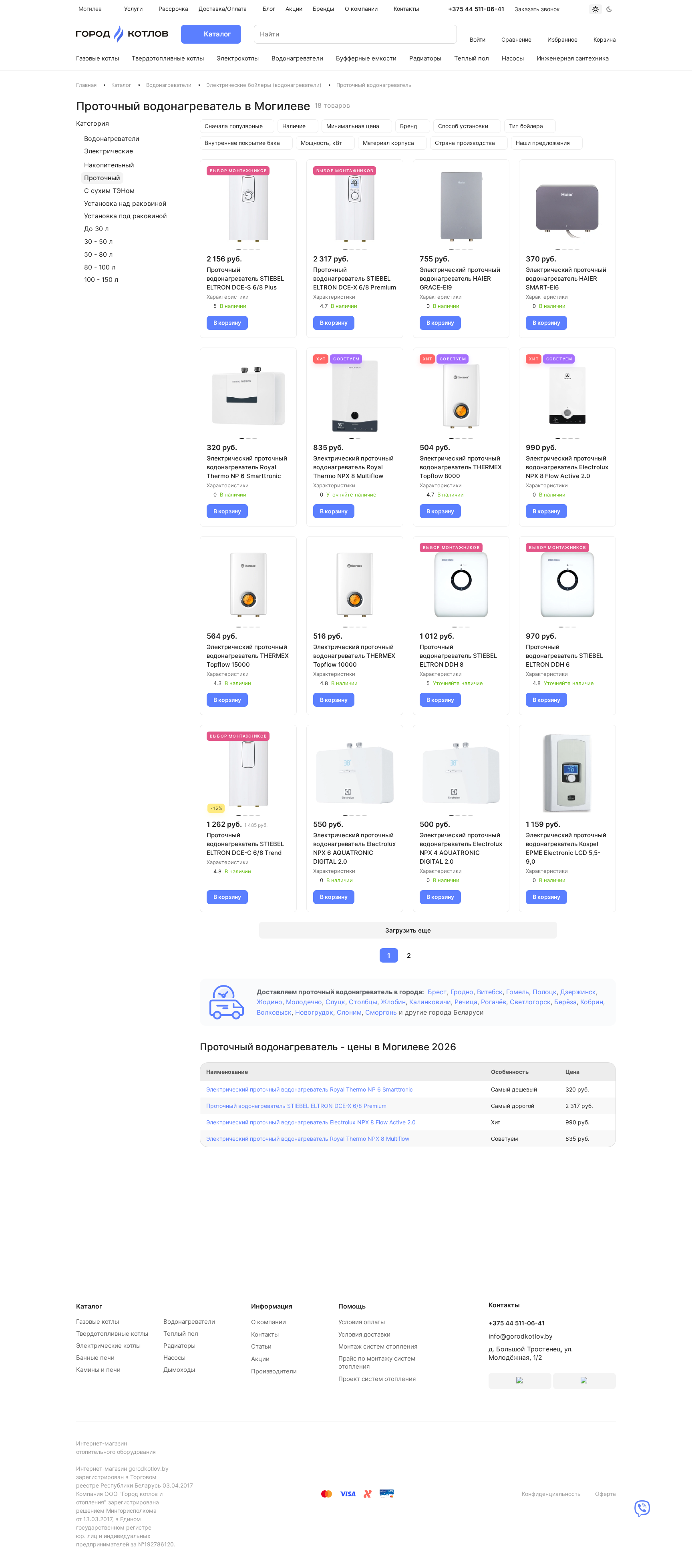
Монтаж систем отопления (377, 1346)
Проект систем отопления (377, 1379)
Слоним (349, 1012)
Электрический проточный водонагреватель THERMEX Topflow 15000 (248, 655)
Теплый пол (180, 1333)
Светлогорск (530, 1002)
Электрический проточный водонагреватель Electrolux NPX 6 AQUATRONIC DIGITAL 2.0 (354, 848)
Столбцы (363, 1002)
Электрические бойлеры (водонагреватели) (264, 85)
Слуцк (335, 1002)
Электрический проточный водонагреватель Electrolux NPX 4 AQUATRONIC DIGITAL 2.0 (461, 848)
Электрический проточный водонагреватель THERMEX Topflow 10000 (354, 655)
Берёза (565, 1002)
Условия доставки (364, 1334)
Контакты (265, 1334)
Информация (271, 1306)
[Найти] (443, 34)
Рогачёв (493, 1002)
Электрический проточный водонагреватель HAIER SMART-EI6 (566, 278)
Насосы (174, 1357)
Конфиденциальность (551, 1493)
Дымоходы (179, 1369)
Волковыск (274, 1012)
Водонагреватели (168, 85)
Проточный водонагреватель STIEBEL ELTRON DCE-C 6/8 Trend (245, 843)
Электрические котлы (108, 1345)
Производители (274, 1371)
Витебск (490, 992)
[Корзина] (605, 29)
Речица (466, 1002)
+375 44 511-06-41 (476, 9)
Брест (437, 992)
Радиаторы (179, 1345)
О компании (268, 1322)
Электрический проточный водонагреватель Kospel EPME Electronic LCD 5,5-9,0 (566, 848)
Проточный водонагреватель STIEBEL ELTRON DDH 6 (564, 655)
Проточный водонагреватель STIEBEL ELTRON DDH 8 (458, 655)
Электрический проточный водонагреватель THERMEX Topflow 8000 (461, 467)
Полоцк (545, 992)
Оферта (605, 1493)
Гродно (462, 992)
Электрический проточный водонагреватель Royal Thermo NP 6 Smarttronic (247, 467)
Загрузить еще (408, 930)
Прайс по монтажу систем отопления (376, 1362)
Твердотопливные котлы (112, 1333)
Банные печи (95, 1357)
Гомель (517, 992)
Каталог (121, 85)
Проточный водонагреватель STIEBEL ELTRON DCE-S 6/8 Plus (245, 278)
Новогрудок (314, 1012)
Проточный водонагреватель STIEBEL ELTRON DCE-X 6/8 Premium (354, 278)
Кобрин (591, 1002)
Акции (260, 1359)
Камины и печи (98, 1369)
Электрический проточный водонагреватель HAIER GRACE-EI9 (460, 278)
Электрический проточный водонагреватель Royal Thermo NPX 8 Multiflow (353, 467)
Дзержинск (578, 992)
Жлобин (393, 1002)
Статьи (261, 1346)
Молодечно (304, 1002)
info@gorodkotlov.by (521, 1336)
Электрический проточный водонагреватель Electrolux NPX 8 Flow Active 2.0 (567, 467)
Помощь (352, 1306)
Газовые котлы (97, 1321)
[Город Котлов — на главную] (122, 34)
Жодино (269, 1002)
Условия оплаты (361, 1322)
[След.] (428, 955)
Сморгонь (381, 1012)
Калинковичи (430, 1002)
